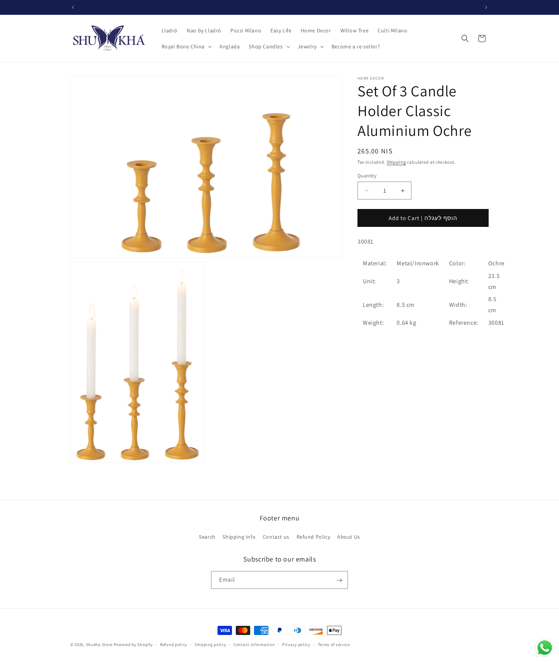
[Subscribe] (339, 580)
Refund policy (173, 644)
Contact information (254, 644)
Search (207, 536)
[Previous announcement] (73, 7)
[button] (186, 46)
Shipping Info (239, 536)
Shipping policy (210, 644)
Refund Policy (313, 536)
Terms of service (334, 644)
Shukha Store (99, 644)
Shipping (396, 162)
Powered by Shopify (133, 644)
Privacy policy (296, 644)
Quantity (366, 175)
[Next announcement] (486, 7)
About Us (348, 536)
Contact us (276, 536)
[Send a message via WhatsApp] (544, 647)
